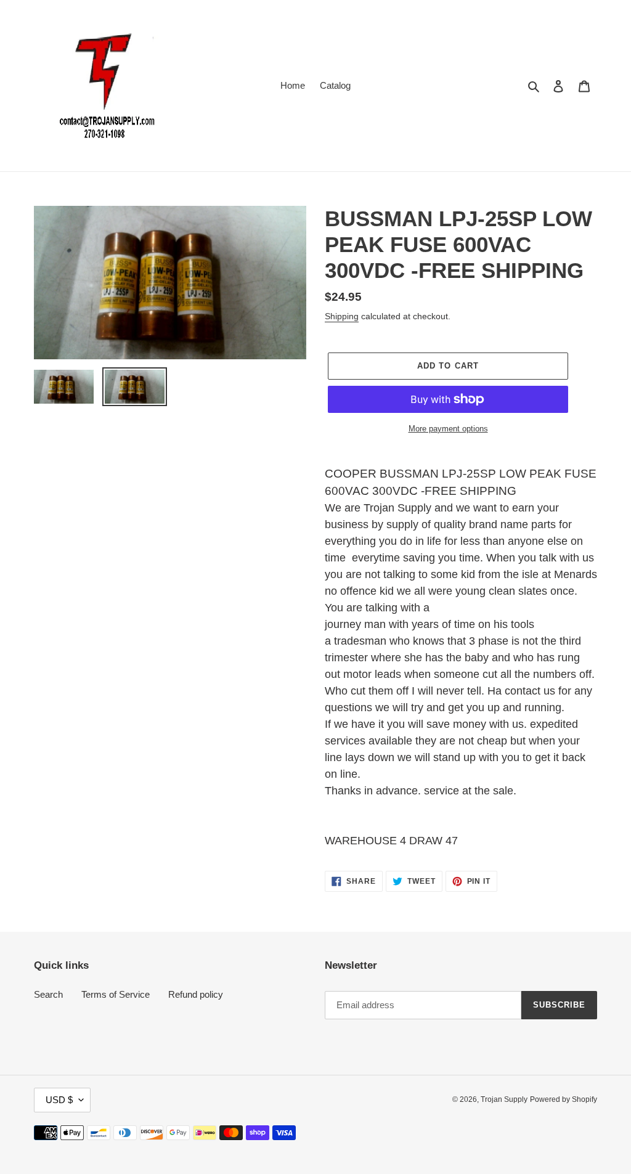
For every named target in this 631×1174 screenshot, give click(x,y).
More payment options (448, 428)
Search (48, 994)
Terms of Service (115, 994)
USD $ (59, 1100)
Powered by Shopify (563, 1099)
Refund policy (195, 994)
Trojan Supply (504, 1099)
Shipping (342, 316)
